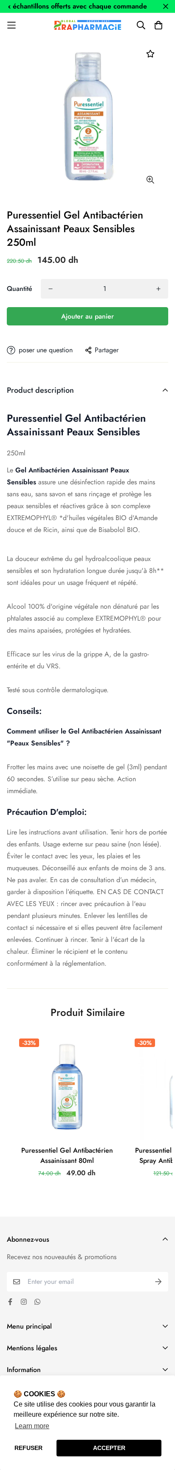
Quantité (19, 288)
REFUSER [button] (28, 1447)
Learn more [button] (32, 1426)
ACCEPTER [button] (109, 1447)
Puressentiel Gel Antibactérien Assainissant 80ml (67, 1155)
